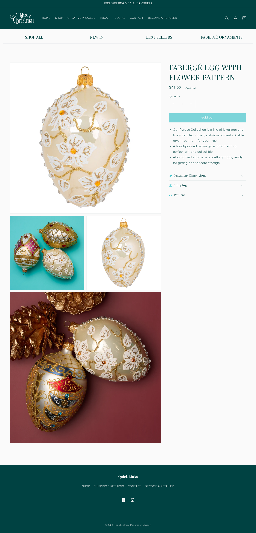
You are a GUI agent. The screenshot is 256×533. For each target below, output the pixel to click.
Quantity (174, 96)
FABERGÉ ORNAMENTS (222, 37)
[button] (227, 18)
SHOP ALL (34, 37)
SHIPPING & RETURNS (109, 486)
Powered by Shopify (140, 525)
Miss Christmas (121, 525)
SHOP (86, 486)
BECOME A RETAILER (159, 486)
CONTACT (134, 486)
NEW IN (96, 37)
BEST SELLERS (159, 37)
